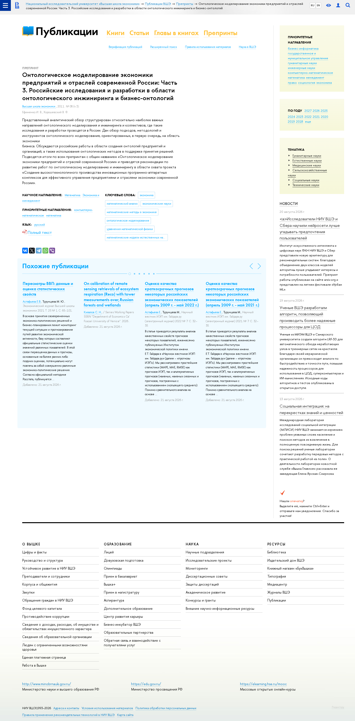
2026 (316, 110)
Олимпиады (113, 568)
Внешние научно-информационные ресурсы (220, 608)
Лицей (109, 552)
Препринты (220, 33)
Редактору (338, 707)
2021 (316, 116)
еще (308, 121)
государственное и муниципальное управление (308, 55)
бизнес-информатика (303, 48)
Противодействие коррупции (45, 616)
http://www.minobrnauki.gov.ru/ (46, 684)
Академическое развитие (206, 592)
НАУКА (192, 544)
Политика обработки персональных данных (165, 708)
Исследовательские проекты (209, 560)
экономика (324, 82)
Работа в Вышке (34, 665)
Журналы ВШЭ (278, 592)
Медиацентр (277, 584)
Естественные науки (307, 160)
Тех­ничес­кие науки (305, 185)
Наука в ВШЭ (247, 47)
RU (312, 5)
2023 (299, 116)
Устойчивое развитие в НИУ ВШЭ (48, 568)
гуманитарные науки (302, 63)
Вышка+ (110, 584)
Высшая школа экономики (39, 106)
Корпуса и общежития (39, 584)
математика (296, 77)
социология (306, 82)
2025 (324, 110)
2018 (299, 121)
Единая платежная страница (44, 657)
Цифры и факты (34, 552)
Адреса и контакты (66, 708)
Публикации (67, 31)
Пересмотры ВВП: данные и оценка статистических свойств (48, 289)
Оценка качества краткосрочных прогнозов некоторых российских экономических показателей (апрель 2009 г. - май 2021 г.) (232, 294)
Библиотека (276, 552)
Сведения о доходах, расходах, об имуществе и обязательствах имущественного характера (60, 626)
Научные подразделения (205, 552)
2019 (291, 121)
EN (318, 5)
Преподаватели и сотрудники (46, 576)
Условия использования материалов (107, 708)
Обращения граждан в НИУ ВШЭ (47, 600)
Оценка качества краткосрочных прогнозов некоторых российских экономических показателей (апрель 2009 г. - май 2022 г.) (172, 294)
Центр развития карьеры (123, 616)
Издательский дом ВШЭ (286, 560)
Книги (115, 33)
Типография (276, 576)
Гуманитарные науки (306, 155)
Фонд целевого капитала (42, 608)
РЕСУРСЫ (276, 544)
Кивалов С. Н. (93, 312)
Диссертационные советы (206, 576)
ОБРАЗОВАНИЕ (118, 544)
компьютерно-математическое (310, 72)
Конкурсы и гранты (201, 600)
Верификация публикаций (125, 47)
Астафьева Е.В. (32, 302)
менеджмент (315, 77)
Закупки (28, 592)
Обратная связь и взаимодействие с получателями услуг (132, 642)
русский (39, 225)
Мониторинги (197, 568)
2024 (291, 116)
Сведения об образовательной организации (57, 636)
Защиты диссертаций (202, 584)
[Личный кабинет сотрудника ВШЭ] (338, 5)
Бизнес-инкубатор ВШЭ (122, 624)
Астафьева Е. (153, 312)
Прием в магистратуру (121, 592)
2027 (308, 110)
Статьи (139, 33)
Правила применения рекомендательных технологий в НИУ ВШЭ (68, 715)
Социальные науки (305, 180)
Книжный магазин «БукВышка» (290, 568)
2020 (324, 116)
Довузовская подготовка (123, 560)
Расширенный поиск (163, 47)
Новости (289, 203)
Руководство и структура (42, 560)
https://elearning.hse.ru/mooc (263, 684)
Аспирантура (114, 600)
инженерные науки (301, 68)
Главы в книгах (176, 33)
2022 (308, 116)
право (292, 82)
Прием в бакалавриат (120, 576)
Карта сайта (125, 715)
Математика (73, 195)
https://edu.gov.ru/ (146, 684)
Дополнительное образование (128, 608)
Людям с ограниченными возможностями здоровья (54, 647)
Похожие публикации (55, 266)
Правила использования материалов (208, 47)
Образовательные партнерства (128, 632)
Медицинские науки (306, 165)
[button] (129, 273)
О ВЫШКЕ (31, 544)
